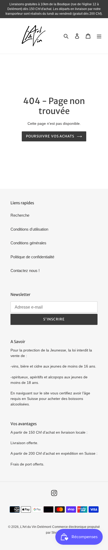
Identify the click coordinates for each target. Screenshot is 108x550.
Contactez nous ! (25, 270)
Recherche (19, 215)
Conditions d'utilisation (29, 229)
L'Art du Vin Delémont (35, 527)
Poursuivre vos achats (50, 136)
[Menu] (99, 36)
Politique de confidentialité (32, 257)
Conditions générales (28, 243)
